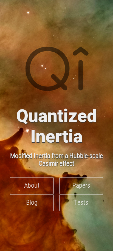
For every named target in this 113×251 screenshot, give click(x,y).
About (31, 185)
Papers (81, 185)
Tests (81, 202)
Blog (32, 202)
